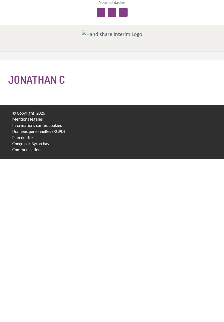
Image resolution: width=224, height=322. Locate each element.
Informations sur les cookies (37, 126)
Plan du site (22, 138)
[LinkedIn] (171, 115)
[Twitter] (190, 115)
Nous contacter (112, 3)
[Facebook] (181, 115)
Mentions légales (27, 119)
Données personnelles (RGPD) (38, 132)
